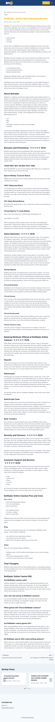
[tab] (24, 688)
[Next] (50, 680)
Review (6, 14)
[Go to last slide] (4, 680)
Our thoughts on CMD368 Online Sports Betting (41, 657)
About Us (4, 705)
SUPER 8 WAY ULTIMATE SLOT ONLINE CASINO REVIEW (39, 678)
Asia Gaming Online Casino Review (12, 656)
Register (46, 3)
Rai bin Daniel (8, 22)
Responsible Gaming (8, 708)
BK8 (5, 12)
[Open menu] (52, 3)
